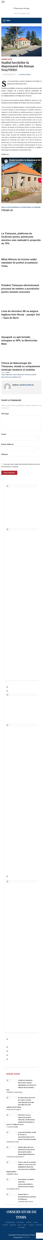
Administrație (6, 59)
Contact (31, 1225)
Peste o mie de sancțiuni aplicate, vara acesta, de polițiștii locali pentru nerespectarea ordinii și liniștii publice (21, 1167)
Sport (20, 1225)
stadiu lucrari (16, 377)
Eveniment (20, 1222)
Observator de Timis (21, 1214)
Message (5, 414)
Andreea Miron (25, 74)
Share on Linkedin (33, 207)
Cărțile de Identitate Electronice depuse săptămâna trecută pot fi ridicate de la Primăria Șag (21, 1085)
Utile (24, 1225)
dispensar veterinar (24, 374)
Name (3, 434)
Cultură (28, 1222)
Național (13, 1225)
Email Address (7, 444)
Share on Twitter (21, 207)
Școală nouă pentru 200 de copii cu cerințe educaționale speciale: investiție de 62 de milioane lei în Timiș (20, 1102)
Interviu (5, 1225)
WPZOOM (26, 1237)
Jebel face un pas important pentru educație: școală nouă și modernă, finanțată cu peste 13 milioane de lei (20, 1119)
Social (35, 1222)
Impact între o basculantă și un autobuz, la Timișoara (27, 1196)
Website (4, 454)
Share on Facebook (8, 207)
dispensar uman (11, 374)
